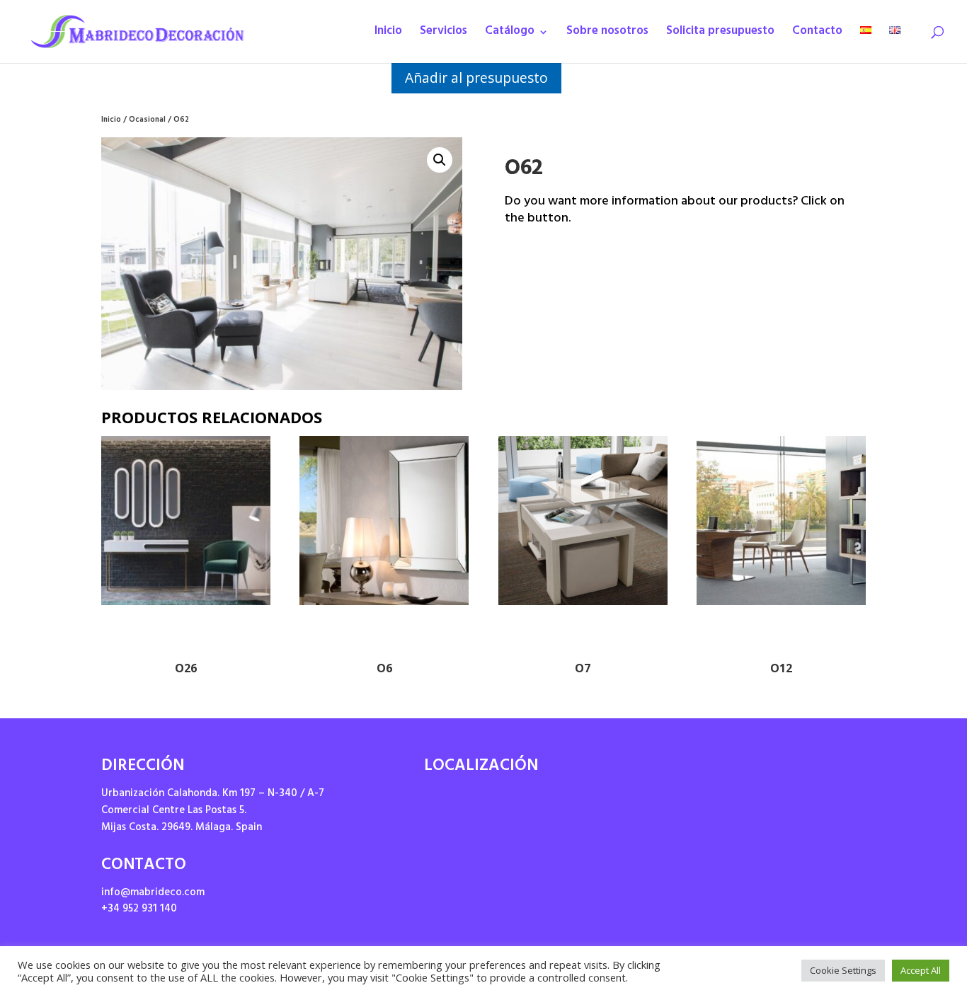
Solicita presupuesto (720, 35)
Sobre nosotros (607, 35)
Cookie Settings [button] (843, 970)
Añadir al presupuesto (476, 77)
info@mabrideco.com (153, 893)
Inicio (388, 35)
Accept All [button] (920, 970)
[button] (439, 160)
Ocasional (147, 120)
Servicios (443, 35)
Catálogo (509, 35)
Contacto (817, 35)
